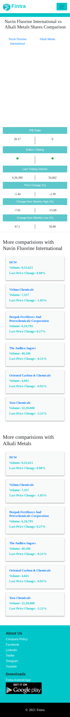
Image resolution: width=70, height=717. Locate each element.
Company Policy (17, 639)
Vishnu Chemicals (21, 289)
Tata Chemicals (20, 403)
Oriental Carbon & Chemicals (30, 375)
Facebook (12, 644)
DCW (13, 262)
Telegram (12, 661)
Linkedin (11, 650)
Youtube (11, 666)
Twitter (10, 655)
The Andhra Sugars (22, 348)
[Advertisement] (35, 90)
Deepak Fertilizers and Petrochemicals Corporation (29, 318)
